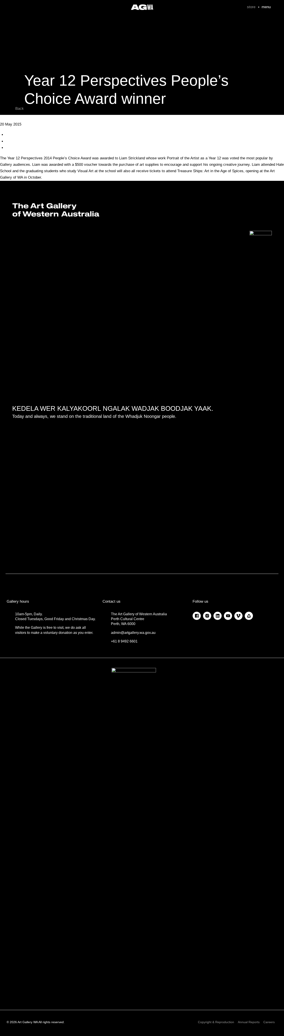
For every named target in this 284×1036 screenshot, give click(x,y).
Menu (266, 7)
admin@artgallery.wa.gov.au (133, 633)
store (251, 7)
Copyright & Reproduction (216, 1022)
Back (19, 108)
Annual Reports (249, 1022)
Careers (269, 1022)
